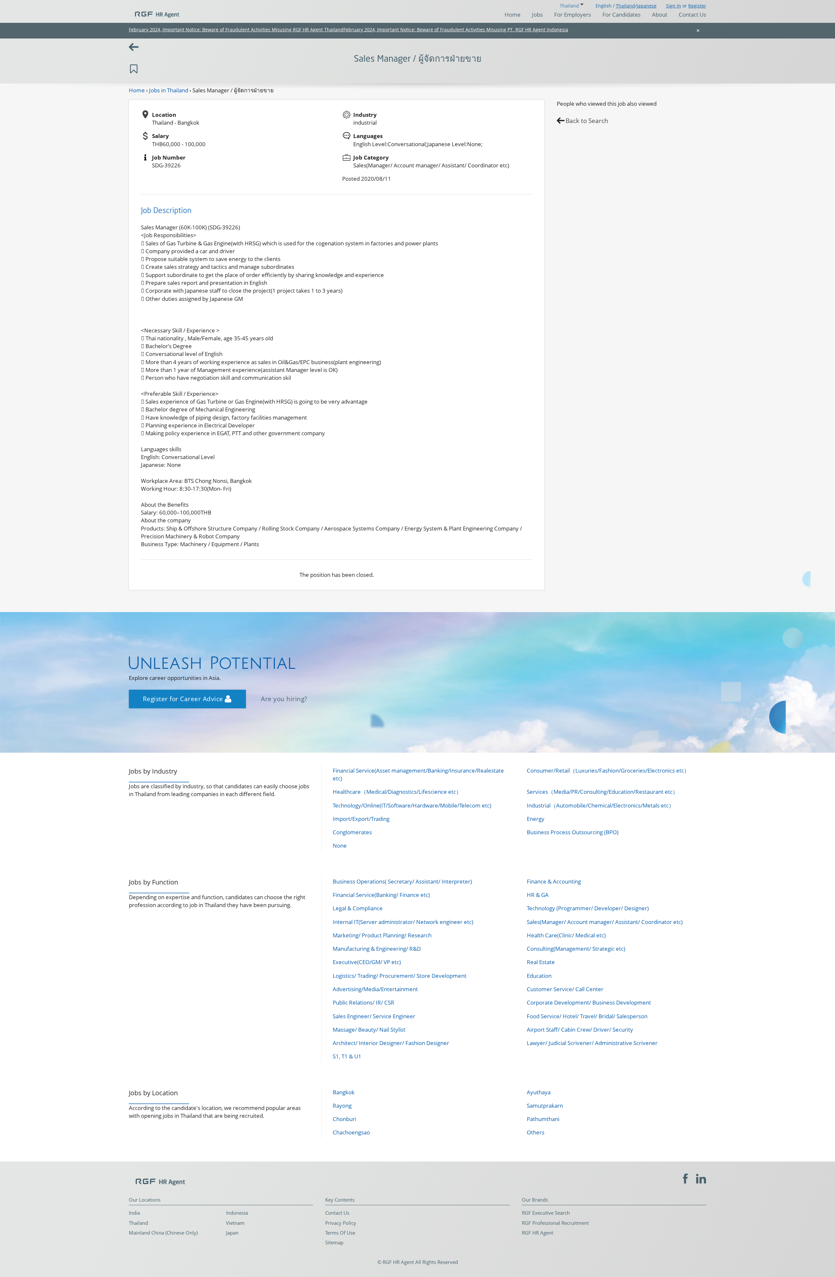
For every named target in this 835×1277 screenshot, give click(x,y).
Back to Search (587, 120)
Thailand (625, 6)
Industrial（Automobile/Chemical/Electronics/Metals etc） (600, 805)
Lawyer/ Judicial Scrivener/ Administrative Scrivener (592, 1043)
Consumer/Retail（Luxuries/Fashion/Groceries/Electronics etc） (608, 770)
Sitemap (334, 1242)
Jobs (537, 14)
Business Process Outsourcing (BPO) (572, 832)
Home (513, 14)
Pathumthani (543, 1119)
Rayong (342, 1105)
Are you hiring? (284, 699)
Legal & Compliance (358, 908)
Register (697, 6)
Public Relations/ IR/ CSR (363, 1002)
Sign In (673, 6)
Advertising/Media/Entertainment (375, 989)
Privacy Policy (340, 1223)
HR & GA (538, 895)
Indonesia (237, 1212)
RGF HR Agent (537, 1232)
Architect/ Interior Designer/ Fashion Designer (391, 1043)
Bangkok (344, 1092)
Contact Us (692, 14)
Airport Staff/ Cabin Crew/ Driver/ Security (580, 1029)
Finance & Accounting (554, 881)
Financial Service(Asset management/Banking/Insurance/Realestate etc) (418, 774)
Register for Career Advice (184, 699)
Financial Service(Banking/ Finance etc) (381, 895)
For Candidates (621, 14)
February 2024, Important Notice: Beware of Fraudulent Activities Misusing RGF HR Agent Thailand (236, 29)
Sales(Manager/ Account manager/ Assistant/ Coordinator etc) (605, 922)
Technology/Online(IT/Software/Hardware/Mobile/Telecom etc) (412, 805)
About (659, 14)
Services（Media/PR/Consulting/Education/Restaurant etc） (602, 791)
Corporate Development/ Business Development (589, 1002)
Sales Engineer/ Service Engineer (374, 1016)
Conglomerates (352, 832)
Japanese (647, 6)
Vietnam (235, 1223)
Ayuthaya (539, 1092)
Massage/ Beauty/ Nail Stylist (369, 1029)
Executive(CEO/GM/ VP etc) (367, 962)
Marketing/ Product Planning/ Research (382, 935)
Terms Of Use (340, 1232)
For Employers (572, 14)
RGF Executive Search (546, 1212)
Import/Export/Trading (361, 819)
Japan (232, 1232)
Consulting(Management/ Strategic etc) (576, 948)
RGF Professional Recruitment (555, 1223)
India (134, 1212)
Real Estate (541, 962)
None (340, 845)
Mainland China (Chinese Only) (163, 1232)
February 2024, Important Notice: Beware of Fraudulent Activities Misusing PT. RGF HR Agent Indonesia (455, 29)
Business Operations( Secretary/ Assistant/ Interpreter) (402, 881)
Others (535, 1132)
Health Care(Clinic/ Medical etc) (566, 935)
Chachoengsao (351, 1132)
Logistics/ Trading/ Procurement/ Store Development (399, 975)
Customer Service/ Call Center (565, 989)
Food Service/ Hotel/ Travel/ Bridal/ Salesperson (587, 1016)
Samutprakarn (545, 1105)
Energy (535, 819)
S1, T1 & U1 (347, 1056)
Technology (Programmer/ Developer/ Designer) (588, 908)
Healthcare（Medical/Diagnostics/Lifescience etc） (397, 791)
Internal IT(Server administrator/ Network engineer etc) (403, 922)
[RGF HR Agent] (154, 11)
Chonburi (344, 1119)
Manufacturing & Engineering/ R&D (377, 948)
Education (539, 975)
